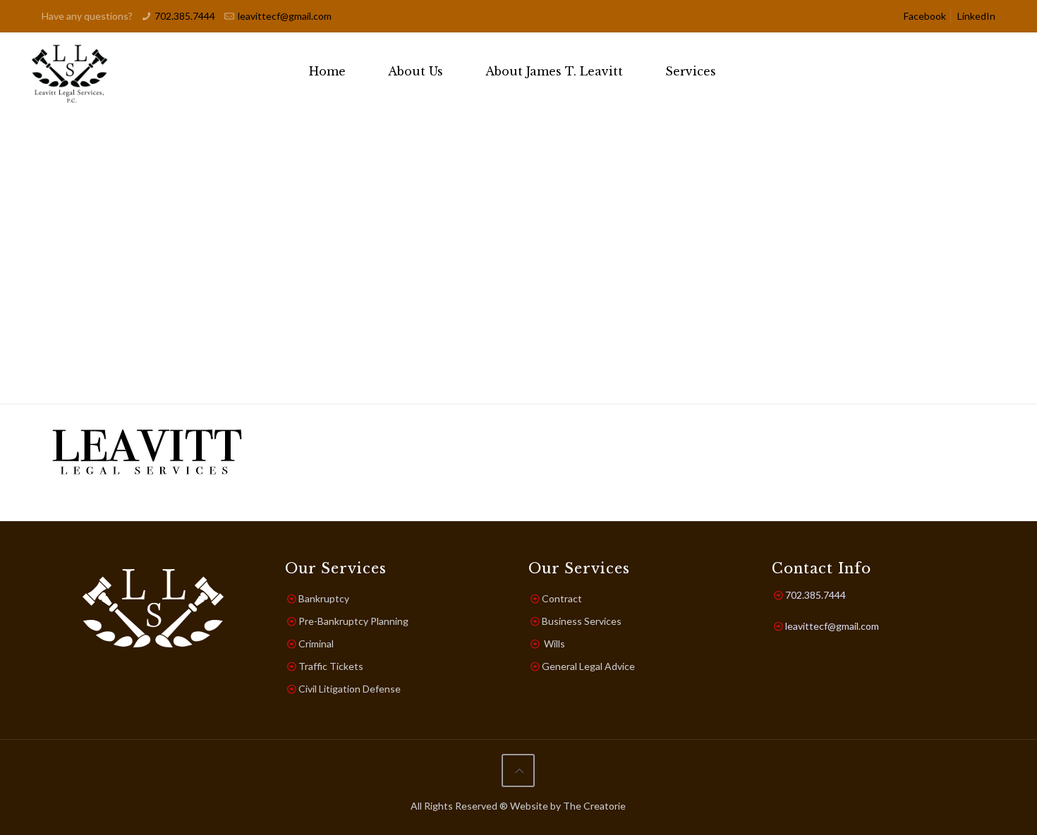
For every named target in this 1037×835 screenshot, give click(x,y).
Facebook (925, 16)
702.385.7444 (184, 16)
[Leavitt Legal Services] (70, 71)
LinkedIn (976, 16)
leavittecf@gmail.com (285, 16)
